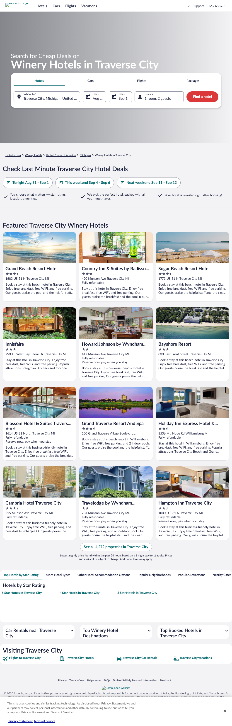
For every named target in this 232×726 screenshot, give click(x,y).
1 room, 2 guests (158, 98)
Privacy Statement (20, 721)
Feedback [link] (165, 680)
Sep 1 (123, 98)
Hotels (41, 6)
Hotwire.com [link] (13, 155)
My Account (218, 6)
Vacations (89, 6)
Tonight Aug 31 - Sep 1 (30, 183)
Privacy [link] (62, 680)
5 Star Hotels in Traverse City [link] (22, 593)
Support (198, 6)
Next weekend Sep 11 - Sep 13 (151, 183)
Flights (70, 6)
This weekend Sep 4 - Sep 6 (87, 183)
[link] (31, 658)
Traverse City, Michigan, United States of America (52, 98)
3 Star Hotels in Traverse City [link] (137, 593)
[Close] (225, 711)
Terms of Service (44, 721)
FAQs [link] (107, 680)
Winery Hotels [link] (33, 155)
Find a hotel (202, 97)
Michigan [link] (85, 155)
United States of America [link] (61, 155)
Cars (56, 6)
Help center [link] (94, 680)
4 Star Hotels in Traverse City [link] (79, 593)
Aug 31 (98, 98)
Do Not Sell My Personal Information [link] (135, 680)
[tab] (39, 81)
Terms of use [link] (76, 680)
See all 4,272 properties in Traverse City (116, 547)
